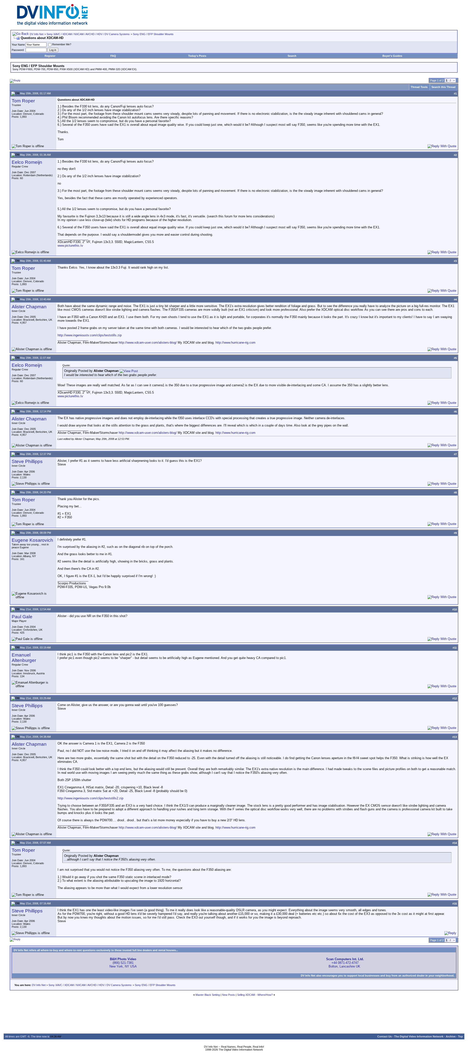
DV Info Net (36, 34)
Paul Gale (22, 616)
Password (18, 49)
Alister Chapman (29, 306)
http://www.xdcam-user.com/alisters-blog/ (148, 342)
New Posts (228, 994)
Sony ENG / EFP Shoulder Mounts (153, 34)
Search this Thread (443, 87)
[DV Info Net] (52, 24)
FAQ (113, 55)
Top (460, 1036)
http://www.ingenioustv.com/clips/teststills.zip (90, 335)
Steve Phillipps (27, 461)
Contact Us (384, 1036)
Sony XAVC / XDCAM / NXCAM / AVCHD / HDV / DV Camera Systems (88, 34)
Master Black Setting (207, 994)
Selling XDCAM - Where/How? (255, 994)
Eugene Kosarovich (32, 540)
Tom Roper (23, 100)
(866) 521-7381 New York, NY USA (123, 962)
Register (50, 55)
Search (292, 55)
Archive (451, 1036)
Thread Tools (419, 87)
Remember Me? (61, 44)
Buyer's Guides (392, 55)
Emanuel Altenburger (24, 657)
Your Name (18, 44)
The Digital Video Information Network (418, 1036)
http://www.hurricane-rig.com (235, 342)
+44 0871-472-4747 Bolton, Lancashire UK (345, 962)
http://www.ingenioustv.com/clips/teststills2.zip (90, 798)
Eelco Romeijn (27, 162)
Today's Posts (197, 55)
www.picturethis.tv (70, 245)
